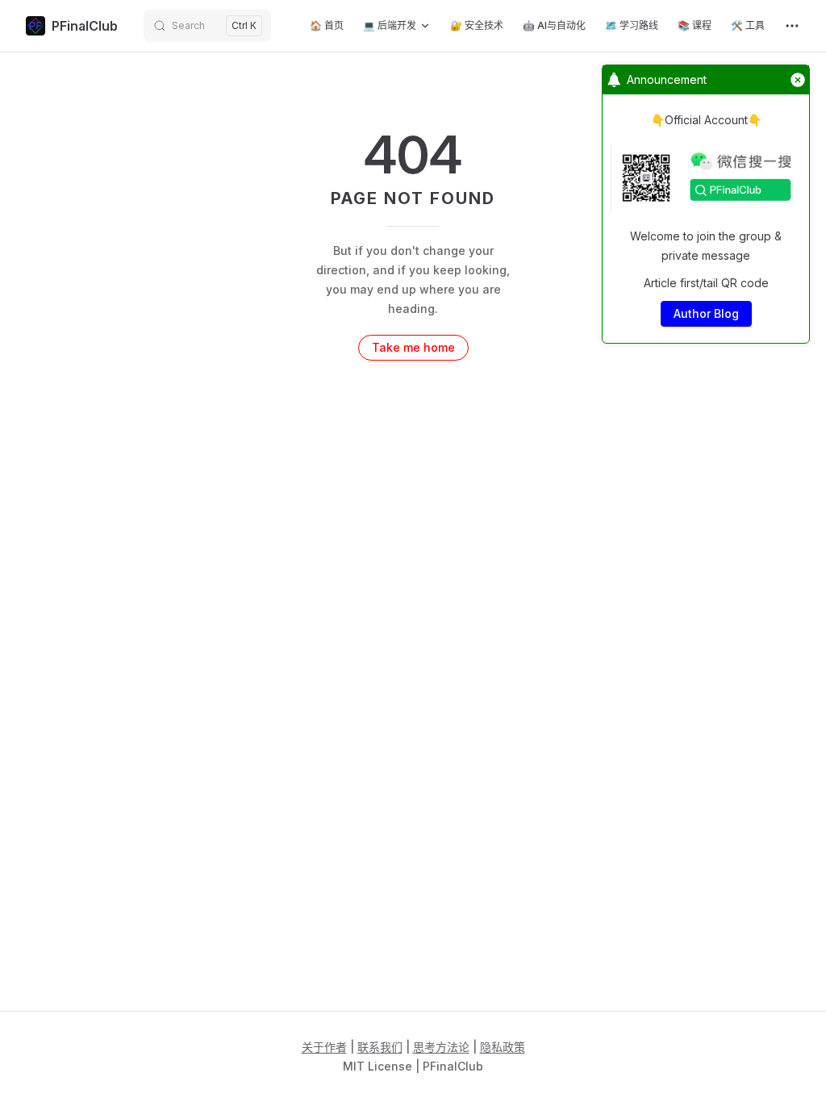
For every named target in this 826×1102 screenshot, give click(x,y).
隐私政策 (502, 1047)
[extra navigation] (792, 26)
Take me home (413, 347)
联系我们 (380, 1047)
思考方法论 (441, 1047)
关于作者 (324, 1047)
